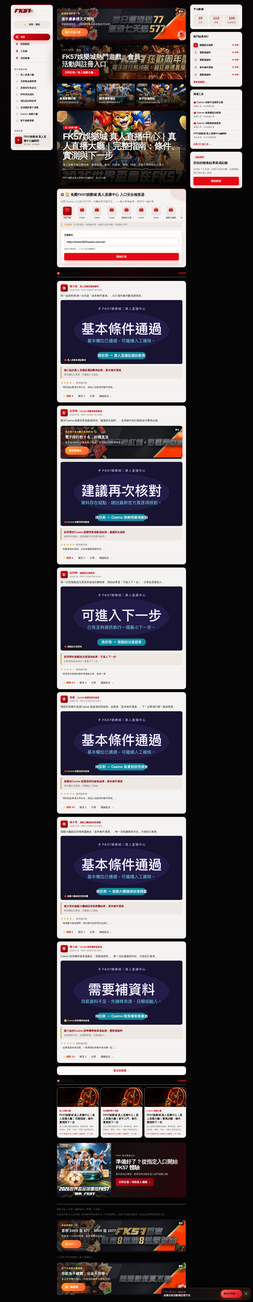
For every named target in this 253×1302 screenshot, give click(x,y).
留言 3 (81, 557)
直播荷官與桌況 (26, 88)
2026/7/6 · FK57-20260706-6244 (85, 576)
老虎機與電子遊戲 (28, 107)
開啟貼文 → (105, 396)
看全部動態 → (121, 1070)
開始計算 (121, 256)
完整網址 (68, 235)
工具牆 (21, 51)
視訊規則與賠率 (26, 101)
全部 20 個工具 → (202, 144)
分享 (92, 396)
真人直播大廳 (25, 74)
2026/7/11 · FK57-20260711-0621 (86, 950)
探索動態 (22, 44)
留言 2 (83, 682)
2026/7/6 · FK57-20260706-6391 (85, 701)
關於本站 (61, 1209)
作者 (70, 1209)
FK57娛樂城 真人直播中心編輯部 (78, 178)
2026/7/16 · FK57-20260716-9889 (86, 415)
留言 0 (81, 396)
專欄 (88, 1209)
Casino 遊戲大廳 (27, 114)
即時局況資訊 (25, 94)
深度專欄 (22, 58)
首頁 (20, 37)
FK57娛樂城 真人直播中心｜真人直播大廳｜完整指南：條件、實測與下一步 (121, 145)
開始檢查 (216, 180)
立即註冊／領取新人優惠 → (135, 1182)
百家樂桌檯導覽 (26, 81)
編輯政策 (79, 1209)
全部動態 (182, 273)
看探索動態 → (200, 82)
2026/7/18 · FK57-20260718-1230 (86, 290)
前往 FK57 (231, 1293)
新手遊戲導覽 (25, 120)
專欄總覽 (182, 1081)
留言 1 (83, 807)
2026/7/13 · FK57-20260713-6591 (86, 826)
